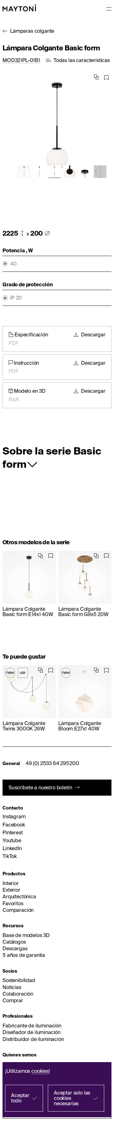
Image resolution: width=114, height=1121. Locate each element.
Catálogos (14, 942)
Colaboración (18, 994)
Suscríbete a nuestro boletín (40, 787)
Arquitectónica (19, 896)
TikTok (10, 856)
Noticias (12, 987)
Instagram (14, 816)
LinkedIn (12, 848)
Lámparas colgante (32, 31)
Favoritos (13, 903)
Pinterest (13, 832)
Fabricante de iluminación (32, 1025)
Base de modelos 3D (26, 935)
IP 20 (16, 297)
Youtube (12, 840)
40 (13, 263)
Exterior (11, 890)
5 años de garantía (24, 955)
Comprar (13, 1000)
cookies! (40, 1071)
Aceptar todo (20, 1097)
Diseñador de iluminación (31, 1032)
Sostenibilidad (19, 980)
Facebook (14, 824)
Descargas (15, 948)
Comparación (18, 910)
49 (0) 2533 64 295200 (52, 763)
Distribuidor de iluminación (33, 1039)
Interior (11, 883)
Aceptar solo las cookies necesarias (72, 1098)
